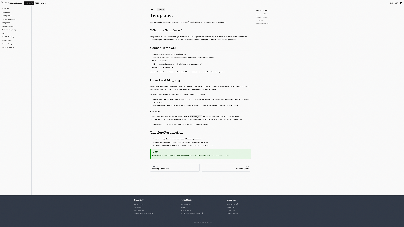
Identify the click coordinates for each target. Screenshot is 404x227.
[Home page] (152, 9)
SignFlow (29, 3)
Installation (138, 207)
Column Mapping (188, 94)
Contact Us (230, 207)
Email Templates (186, 210)
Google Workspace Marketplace (191, 213)
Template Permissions (262, 23)
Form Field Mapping (262, 17)
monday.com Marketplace (142, 213)
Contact (394, 3)
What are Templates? (262, 11)
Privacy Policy (231, 210)
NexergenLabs (231, 204)
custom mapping (176, 124)
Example (260, 20)
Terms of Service (232, 213)
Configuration (139, 210)
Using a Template (261, 14)
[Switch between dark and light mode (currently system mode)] (401, 3)
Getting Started (139, 204)
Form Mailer (40, 3)
